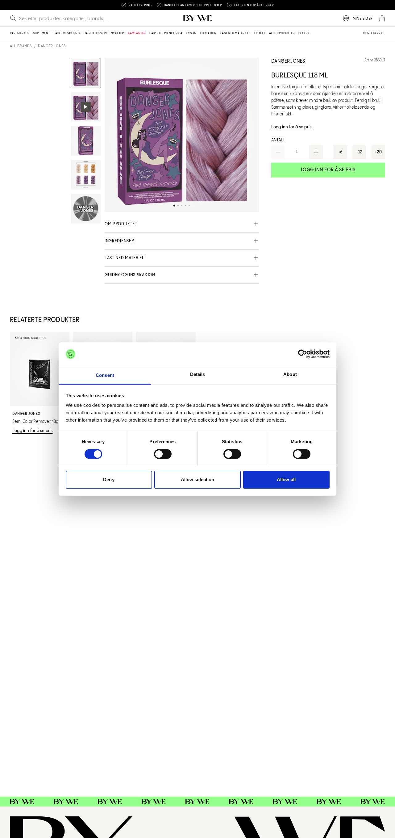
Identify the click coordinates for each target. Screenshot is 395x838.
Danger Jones (51, 46)
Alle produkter (282, 33)
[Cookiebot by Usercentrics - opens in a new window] (303, 354)
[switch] (163, 454)
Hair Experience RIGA (166, 33)
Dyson (191, 33)
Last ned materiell (235, 33)
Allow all (286, 479)
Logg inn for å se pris (328, 170)
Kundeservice (374, 33)
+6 (340, 152)
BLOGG (303, 33)
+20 (378, 152)
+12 (359, 152)
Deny (108, 479)
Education (208, 33)
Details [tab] (197, 374)
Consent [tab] (105, 375)
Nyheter (117, 33)
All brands (21, 46)
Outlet (259, 33)
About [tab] (290, 374)
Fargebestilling (67, 33)
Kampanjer (137, 33)
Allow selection (197, 479)
